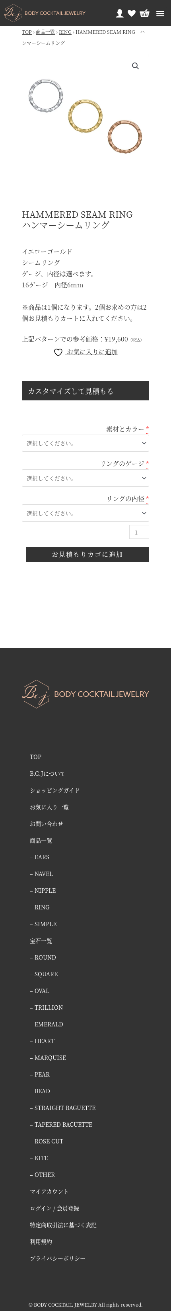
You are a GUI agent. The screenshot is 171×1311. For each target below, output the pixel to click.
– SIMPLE (43, 924)
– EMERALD (46, 1024)
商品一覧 (45, 31)
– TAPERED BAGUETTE (61, 1124)
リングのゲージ (122, 463)
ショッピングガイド (55, 790)
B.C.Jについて (48, 773)
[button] (160, 13)
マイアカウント (49, 1191)
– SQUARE (44, 974)
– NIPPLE (43, 890)
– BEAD (40, 1091)
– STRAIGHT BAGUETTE (62, 1108)
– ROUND (43, 957)
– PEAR (40, 1074)
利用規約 (41, 1241)
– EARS (39, 857)
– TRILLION (46, 1007)
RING (65, 31)
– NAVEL (41, 874)
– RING (39, 907)
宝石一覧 (41, 940)
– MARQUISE (48, 1057)
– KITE (39, 1158)
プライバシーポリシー (58, 1258)
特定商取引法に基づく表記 (63, 1225)
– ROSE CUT (46, 1141)
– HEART (42, 1041)
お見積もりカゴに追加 (87, 554)
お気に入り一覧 (49, 807)
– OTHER (42, 1174)
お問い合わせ (46, 823)
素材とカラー (125, 428)
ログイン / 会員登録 (54, 1208)
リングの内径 (125, 498)
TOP (27, 31)
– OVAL (39, 991)
